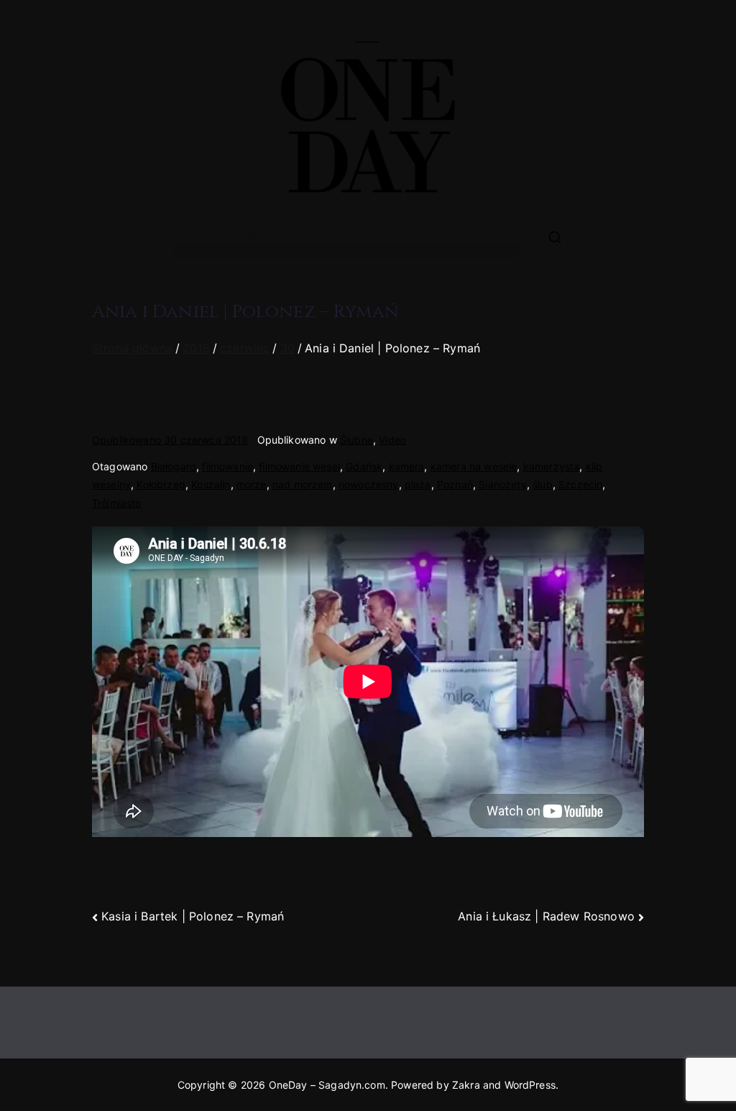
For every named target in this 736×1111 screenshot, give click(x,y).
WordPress (530, 1085)
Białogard (173, 466)
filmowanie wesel (299, 466)
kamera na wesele (474, 466)
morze (251, 484)
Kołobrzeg (161, 484)
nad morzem (302, 484)
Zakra (466, 1085)
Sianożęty (502, 484)
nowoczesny (369, 484)
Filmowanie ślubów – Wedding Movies (293, 233)
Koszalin (210, 484)
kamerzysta (551, 466)
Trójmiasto (117, 503)
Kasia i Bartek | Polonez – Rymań (192, 916)
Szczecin (580, 484)
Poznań (455, 484)
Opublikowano (170, 440)
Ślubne (356, 440)
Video (392, 440)
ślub (543, 484)
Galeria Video (474, 233)
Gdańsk (364, 466)
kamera (407, 466)
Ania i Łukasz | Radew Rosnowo (546, 916)
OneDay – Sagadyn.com (327, 1085)
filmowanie (227, 466)
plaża (418, 484)
